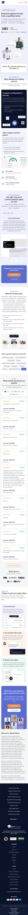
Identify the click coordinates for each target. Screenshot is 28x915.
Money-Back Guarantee (14, 912)
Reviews (14, 857)
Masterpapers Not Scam (14, 877)
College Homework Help (14, 791)
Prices (14, 869)
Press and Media (14, 879)
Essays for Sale (14, 805)
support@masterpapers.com (14, 891)
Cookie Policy (14, 911)
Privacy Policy (14, 909)
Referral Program (14, 874)
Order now (14, 274)
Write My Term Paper (14, 788)
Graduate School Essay (14, 814)
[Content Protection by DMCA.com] (21, 839)
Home (14, 847)
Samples (14, 860)
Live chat (15, 279)
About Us (14, 849)
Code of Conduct (14, 884)
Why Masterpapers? (14, 852)
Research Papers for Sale (14, 796)
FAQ (14, 862)
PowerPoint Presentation (14, 811)
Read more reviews (14, 565)
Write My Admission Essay (14, 802)
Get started (20, 2)
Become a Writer (14, 882)
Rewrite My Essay (14, 794)
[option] (14, 237)
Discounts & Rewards (14, 871)
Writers (14, 854)
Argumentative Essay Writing (14, 799)
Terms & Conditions (14, 908)
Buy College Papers (14, 808)
